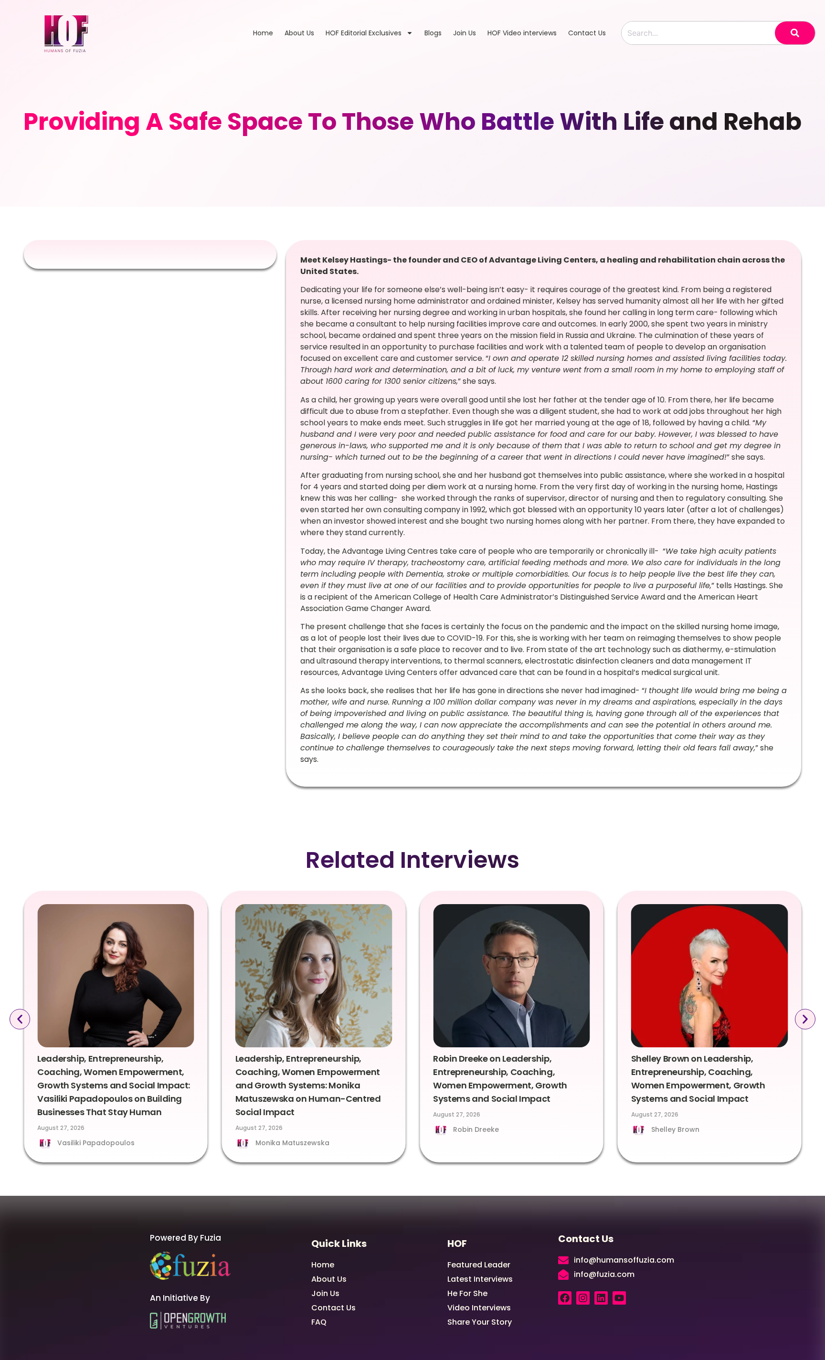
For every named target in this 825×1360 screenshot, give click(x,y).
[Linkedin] (601, 1298)
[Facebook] (564, 1298)
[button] (20, 1019)
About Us (299, 33)
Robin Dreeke (476, 1129)
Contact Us (587, 33)
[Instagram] (583, 1298)
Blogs (433, 33)
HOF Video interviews (522, 33)
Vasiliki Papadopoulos (96, 1143)
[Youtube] (619, 1298)
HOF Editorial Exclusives (364, 33)
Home (263, 33)
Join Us (464, 33)
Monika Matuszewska (292, 1143)
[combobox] (698, 32)
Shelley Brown (675, 1129)
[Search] (795, 32)
